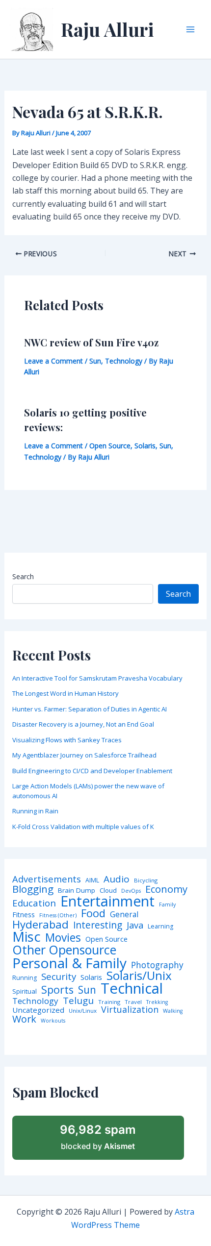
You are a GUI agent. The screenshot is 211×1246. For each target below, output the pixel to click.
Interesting (97, 925)
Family (167, 904)
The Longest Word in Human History (65, 693)
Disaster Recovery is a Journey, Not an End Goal (83, 724)
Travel (133, 1002)
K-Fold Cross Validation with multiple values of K (83, 826)
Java (135, 925)
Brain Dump (76, 890)
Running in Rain (35, 810)
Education (34, 903)
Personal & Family (69, 963)
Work (24, 1019)
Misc (26, 937)
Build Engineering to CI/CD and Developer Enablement (92, 770)
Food (93, 913)
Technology (123, 361)
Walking (173, 1011)
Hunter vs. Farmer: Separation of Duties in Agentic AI (89, 709)
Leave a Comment (53, 361)
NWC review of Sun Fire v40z (91, 342)
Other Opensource (64, 950)
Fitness (23, 914)
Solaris (145, 445)
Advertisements (46, 879)
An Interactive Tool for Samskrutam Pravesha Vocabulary (97, 678)
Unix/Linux (83, 1011)
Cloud (108, 890)
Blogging (32, 889)
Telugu (78, 1000)
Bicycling (146, 880)
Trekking (157, 1002)
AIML (92, 880)
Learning (160, 926)
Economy (166, 889)
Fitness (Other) (58, 915)
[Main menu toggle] (190, 29)
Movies (63, 938)
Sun (95, 361)
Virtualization (129, 1009)
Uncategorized (38, 1010)
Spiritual (24, 991)
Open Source (110, 445)
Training (109, 1002)
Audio (117, 879)
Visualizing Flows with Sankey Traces (67, 739)
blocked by (98, 1137)
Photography (157, 965)
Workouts (53, 1021)
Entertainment (107, 901)
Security (58, 976)
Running (24, 978)
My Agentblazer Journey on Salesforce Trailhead (84, 755)
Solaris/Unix (139, 975)
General (124, 915)
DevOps (131, 891)
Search (23, 576)
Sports (57, 989)
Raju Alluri (107, 29)
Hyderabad (40, 924)
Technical (132, 988)
